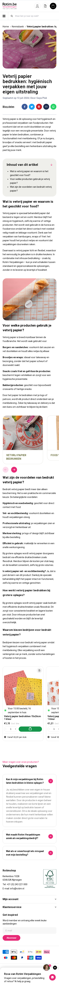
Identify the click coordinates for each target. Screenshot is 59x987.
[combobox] (35, 16)
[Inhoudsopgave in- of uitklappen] (51, 164)
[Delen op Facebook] (25, 107)
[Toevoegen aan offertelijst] (39, 670)
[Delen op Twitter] (32, 107)
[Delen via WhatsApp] (53, 107)
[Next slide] (14, 470)
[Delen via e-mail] (46, 107)
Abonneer (11, 938)
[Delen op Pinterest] (39, 107)
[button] (37, 6)
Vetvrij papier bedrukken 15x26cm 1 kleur (22, 717)
